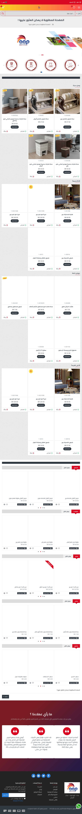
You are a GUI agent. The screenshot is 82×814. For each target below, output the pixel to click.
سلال (76, 601)
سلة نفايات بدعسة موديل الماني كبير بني (67, 165)
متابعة (6, 696)
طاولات (75, 511)
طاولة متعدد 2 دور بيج (72, 542)
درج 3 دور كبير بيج (22, 587)
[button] (4, 65)
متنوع (76, 646)
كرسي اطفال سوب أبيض (20, 498)
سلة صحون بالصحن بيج (67, 119)
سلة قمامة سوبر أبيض (46, 632)
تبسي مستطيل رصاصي (15, 306)
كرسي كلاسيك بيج (67, 258)
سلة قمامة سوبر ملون (20, 632)
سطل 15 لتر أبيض (41, 350)
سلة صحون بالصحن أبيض (41, 119)
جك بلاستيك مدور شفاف (72, 677)
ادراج (76, 556)
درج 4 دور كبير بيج (15, 214)
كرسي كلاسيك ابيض (73, 498)
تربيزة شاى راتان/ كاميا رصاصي (18, 542)
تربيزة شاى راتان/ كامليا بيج (45, 542)
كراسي (76, 467)
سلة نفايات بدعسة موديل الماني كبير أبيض (41, 165)
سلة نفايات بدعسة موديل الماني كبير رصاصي (14, 119)
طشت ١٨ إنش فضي (67, 306)
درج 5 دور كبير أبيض (73, 587)
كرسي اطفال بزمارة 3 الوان (41, 258)
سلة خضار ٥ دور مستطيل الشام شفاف (41, 306)
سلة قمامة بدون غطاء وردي (71, 632)
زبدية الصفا (50, 677)
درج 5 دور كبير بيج (41, 214)
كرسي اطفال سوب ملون (46, 498)
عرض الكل (67, 467)
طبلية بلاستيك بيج (67, 214)
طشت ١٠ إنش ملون (22, 677)
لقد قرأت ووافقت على (17, 800)
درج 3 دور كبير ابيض (47, 587)
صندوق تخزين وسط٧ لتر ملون (67, 350)
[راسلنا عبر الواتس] (78, 806)
